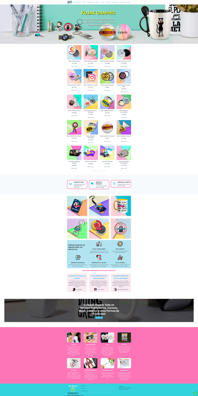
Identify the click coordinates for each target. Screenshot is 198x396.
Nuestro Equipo (84, 391)
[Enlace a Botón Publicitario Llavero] (74, 102)
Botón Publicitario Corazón (74, 85)
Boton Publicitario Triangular (124, 136)
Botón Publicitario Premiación (74, 136)
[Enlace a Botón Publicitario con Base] (91, 52)
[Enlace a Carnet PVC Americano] (91, 153)
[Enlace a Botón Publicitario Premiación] (74, 127)
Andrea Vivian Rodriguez (123, 289)
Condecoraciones (90, 2)
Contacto (129, 2)
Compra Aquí (77, 207)
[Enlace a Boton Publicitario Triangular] (124, 127)
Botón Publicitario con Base (90, 61)
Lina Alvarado (79, 289)
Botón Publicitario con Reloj (124, 61)
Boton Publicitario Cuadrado (91, 85)
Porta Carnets (123, 2)
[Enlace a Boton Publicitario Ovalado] (107, 102)
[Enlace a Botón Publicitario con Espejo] (107, 52)
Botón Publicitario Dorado (107, 85)
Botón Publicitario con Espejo (107, 61)
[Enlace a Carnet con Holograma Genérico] (74, 153)
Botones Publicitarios (93, 307)
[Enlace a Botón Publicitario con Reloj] (124, 52)
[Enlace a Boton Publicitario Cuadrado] (91, 76)
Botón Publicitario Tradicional (107, 136)
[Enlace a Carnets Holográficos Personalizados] (124, 153)
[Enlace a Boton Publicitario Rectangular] (91, 127)
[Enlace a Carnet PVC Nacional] (107, 153)
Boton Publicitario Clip (74, 61)
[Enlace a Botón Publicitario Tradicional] (107, 127)
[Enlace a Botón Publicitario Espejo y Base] (124, 76)
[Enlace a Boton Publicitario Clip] (74, 52)
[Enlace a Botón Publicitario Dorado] (107, 76)
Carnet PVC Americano (90, 161)
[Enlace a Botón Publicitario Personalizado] (124, 102)
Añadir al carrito (74, 66)
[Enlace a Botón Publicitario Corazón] (74, 76)
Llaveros (84, 2)
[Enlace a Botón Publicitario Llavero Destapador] (91, 102)
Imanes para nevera (115, 2)
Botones (108, 2)
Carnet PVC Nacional (107, 161)
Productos (83, 385)
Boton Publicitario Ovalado (107, 110)
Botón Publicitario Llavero (74, 110)
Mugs (82, 310)
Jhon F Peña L (101, 289)
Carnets (112, 307)
